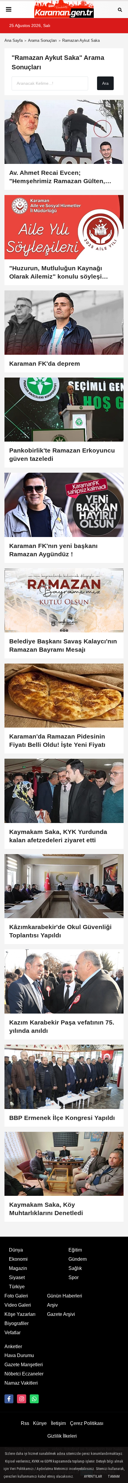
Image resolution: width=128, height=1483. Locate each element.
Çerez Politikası (86, 1423)
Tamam (114, 1476)
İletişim (58, 1423)
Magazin (18, 1268)
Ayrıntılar (93, 1476)
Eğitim (75, 1249)
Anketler (13, 1346)
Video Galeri (17, 1305)
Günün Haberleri (64, 1295)
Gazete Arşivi (61, 1314)
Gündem (77, 1259)
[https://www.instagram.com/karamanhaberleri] (21, 1398)
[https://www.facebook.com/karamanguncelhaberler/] (8, 1398)
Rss (25, 1423)
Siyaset (17, 1277)
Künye (40, 1423)
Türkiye (17, 1286)
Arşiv (52, 1305)
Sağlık (75, 1268)
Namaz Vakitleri (21, 1382)
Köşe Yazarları (19, 1314)
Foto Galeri (16, 1295)
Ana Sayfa (13, 40)
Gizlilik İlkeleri (62, 1436)
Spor (73, 1277)
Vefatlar (12, 1332)
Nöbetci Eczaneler (23, 1373)
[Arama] (120, 9)
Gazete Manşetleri (23, 1364)
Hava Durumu (19, 1355)
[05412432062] (34, 1398)
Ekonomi (18, 1259)
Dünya (16, 1249)
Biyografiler (16, 1323)
